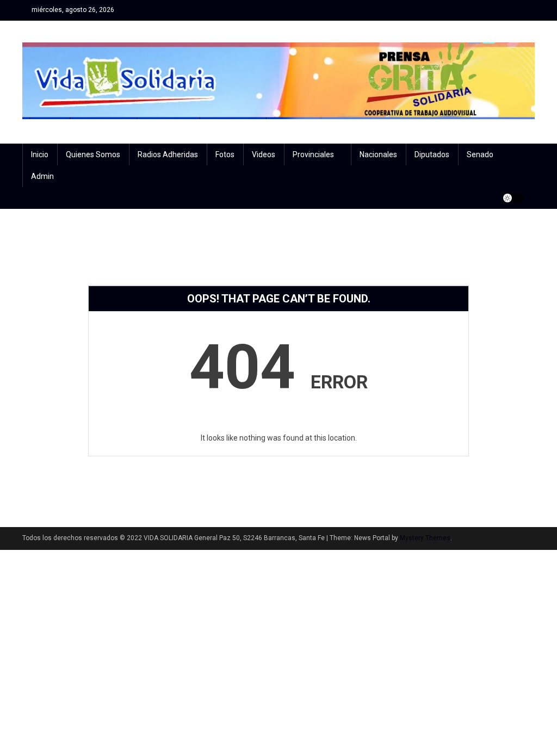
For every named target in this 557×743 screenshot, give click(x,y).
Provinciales (313, 154)
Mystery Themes (425, 538)
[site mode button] (513, 198)
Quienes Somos (93, 154)
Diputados (431, 154)
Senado (480, 154)
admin (42, 176)
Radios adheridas (168, 154)
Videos (263, 154)
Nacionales (378, 154)
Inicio (39, 154)
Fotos (224, 154)
